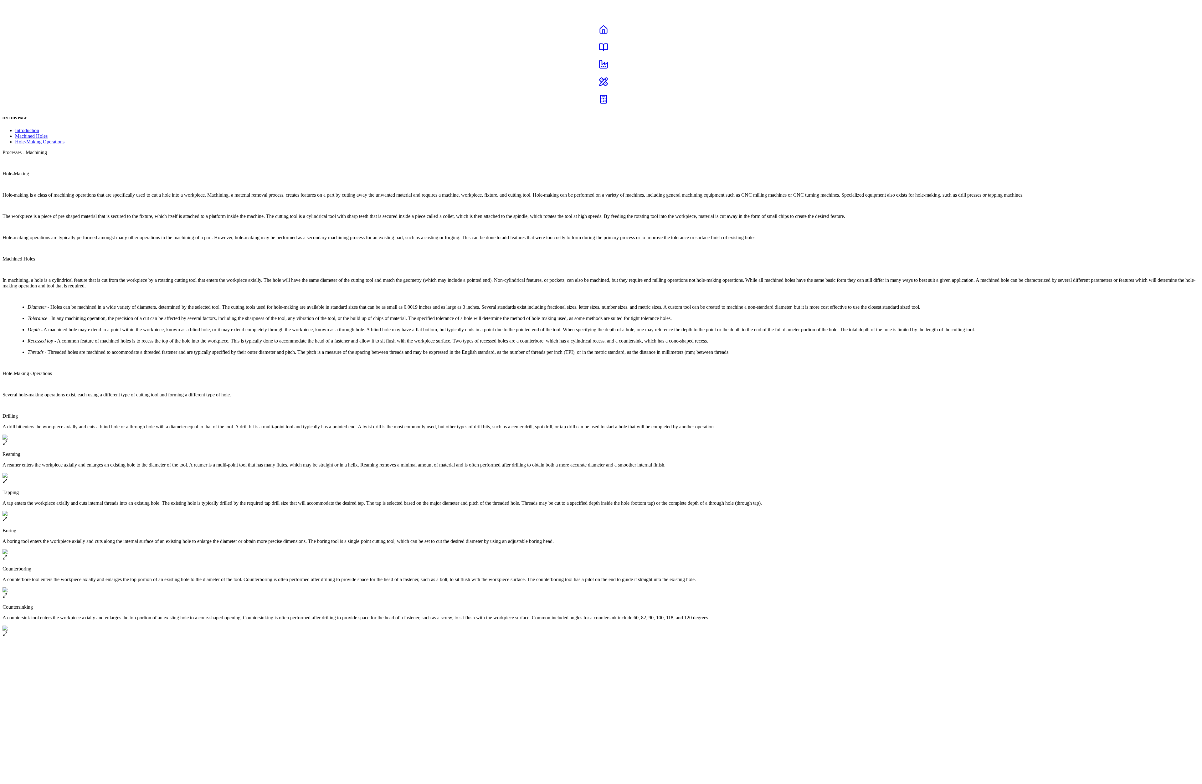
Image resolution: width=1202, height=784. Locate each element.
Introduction (27, 130)
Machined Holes (31, 136)
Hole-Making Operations (39, 141)
